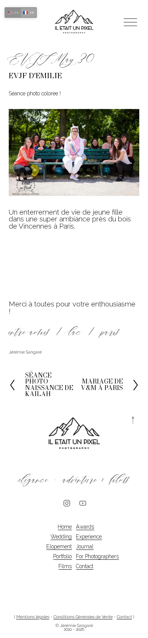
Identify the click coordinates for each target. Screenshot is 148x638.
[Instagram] (66, 503)
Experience (89, 536)
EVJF (29, 59)
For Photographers (97, 556)
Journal (84, 546)
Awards (85, 526)
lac (75, 332)
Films (65, 566)
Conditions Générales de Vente (83, 617)
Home (65, 526)
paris (110, 332)
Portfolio (62, 556)
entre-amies (29, 332)
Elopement (59, 546)
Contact (84, 566)
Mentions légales (32, 617)
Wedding (61, 536)
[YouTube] (82, 503)
